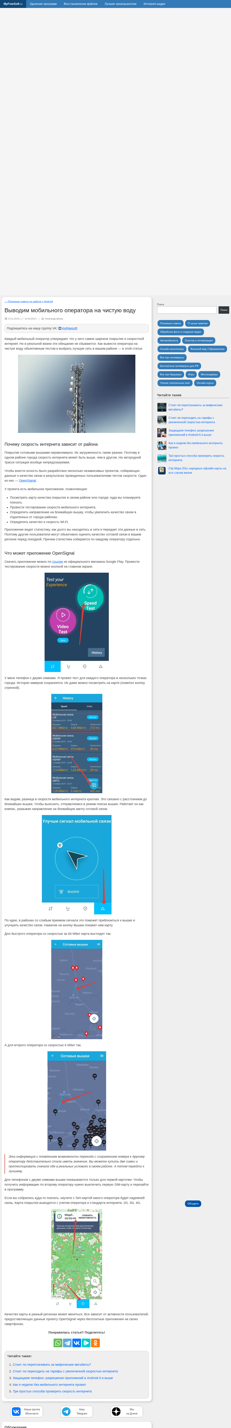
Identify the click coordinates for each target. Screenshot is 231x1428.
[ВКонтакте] (76, 1343)
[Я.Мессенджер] (86, 1343)
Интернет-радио (154, 3)
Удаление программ (43, 3)
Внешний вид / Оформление (208, 348)
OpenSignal (27, 480)
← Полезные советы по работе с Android (29, 301)
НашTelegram (82, 1411)
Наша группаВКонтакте (32, 1411)
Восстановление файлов (80, 3)
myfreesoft (69, 328)
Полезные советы (170, 323)
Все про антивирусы (172, 357)
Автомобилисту (169, 340)
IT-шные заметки (198, 323)
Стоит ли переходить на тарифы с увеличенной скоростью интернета (65, 1371)
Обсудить (193, 1203)
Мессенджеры (209, 374)
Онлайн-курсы (205, 382)
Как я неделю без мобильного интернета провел (49, 1384)
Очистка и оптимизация (199, 340)
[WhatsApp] (58, 1343)
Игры (191, 374)
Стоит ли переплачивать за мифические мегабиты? (52, 1364)
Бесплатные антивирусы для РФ (179, 365)
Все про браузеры (171, 374)
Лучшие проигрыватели (120, 3)
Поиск (160, 304)
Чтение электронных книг (175, 382)
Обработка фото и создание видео (180, 331)
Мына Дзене (132, 1411)
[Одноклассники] (95, 1343)
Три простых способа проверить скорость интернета (52, 1391)
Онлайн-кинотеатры (172, 348)
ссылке (57, 561)
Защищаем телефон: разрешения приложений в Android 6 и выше (63, 1378)
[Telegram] (67, 1343)
